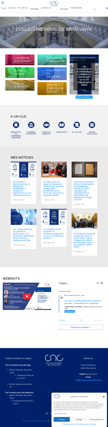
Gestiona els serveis (61, 413)
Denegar (79, 419)
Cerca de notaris (21, 72)
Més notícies (83, 97)
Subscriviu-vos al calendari (80, 327)
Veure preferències (96, 419)
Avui (81, 320)
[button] (104, 397)
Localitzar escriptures (22, 59)
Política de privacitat (81, 424)
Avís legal (93, 424)
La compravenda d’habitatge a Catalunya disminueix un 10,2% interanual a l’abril (84, 75)
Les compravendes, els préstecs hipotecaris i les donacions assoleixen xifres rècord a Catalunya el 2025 (23, 234)
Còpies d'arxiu (19, 84)
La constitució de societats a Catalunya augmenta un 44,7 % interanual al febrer (53, 233)
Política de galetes (68, 424)
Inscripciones (70, 311)
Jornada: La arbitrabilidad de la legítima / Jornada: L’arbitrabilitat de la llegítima (83, 301)
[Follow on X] (46, 413)
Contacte (46, 8)
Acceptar (62, 419)
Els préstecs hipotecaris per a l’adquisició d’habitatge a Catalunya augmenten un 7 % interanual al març (22, 188)
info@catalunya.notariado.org (88, 380)
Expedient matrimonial (55, 59)
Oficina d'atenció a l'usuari (55, 88)
